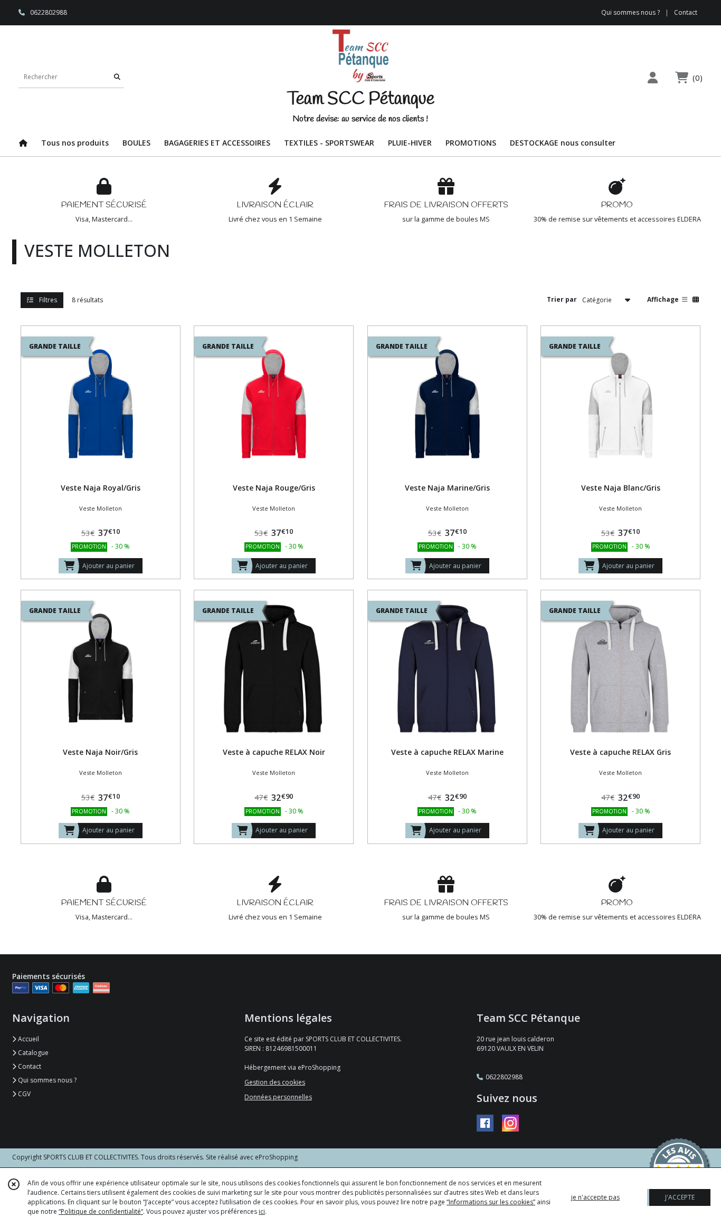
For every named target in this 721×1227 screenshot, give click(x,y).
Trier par (562, 299)
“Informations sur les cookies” (491, 1201)
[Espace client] (652, 77)
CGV (23, 1093)
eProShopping (276, 1157)
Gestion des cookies (274, 1082)
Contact (685, 12)
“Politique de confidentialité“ (101, 1211)
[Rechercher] (117, 77)
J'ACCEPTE (680, 1197)
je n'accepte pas (595, 1197)
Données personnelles (278, 1096)
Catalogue (32, 1052)
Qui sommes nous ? (46, 1080)
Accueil (27, 1038)
